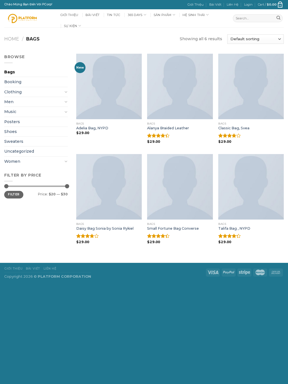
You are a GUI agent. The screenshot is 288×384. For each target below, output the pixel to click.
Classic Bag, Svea (233, 128)
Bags (9, 72)
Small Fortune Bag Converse (173, 228)
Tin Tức (113, 15)
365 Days (135, 15)
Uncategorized (19, 151)
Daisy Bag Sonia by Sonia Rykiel (105, 228)
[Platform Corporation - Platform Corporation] (28, 18)
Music (10, 111)
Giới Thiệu (196, 4)
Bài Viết (215, 4)
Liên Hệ (232, 4)
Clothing (13, 92)
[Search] (278, 18)
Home (11, 39)
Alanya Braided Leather (168, 128)
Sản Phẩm (163, 15)
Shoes (10, 131)
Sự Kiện (70, 26)
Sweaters (13, 141)
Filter (13, 194)
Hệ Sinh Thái (194, 15)
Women (12, 161)
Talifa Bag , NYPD (234, 228)
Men (9, 102)
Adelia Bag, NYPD (92, 128)
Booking (12, 82)
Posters (12, 121)
